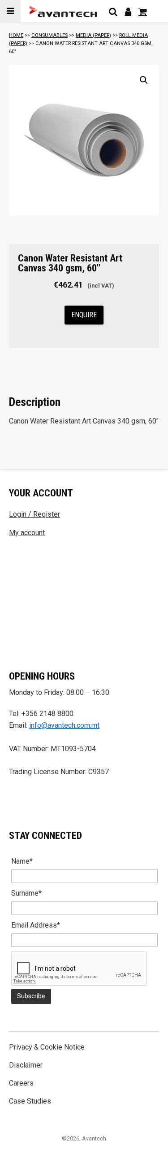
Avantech (94, 1138)
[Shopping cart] (142, 11)
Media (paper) (93, 35)
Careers (21, 1083)
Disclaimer (26, 1065)
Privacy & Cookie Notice (47, 1047)
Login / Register (34, 514)
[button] (144, 80)
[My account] (128, 11)
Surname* (26, 893)
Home (16, 35)
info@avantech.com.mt (64, 725)
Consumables (49, 35)
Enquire (84, 315)
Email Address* (35, 925)
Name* (22, 861)
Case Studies (30, 1101)
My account (27, 532)
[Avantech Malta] (63, 11)
